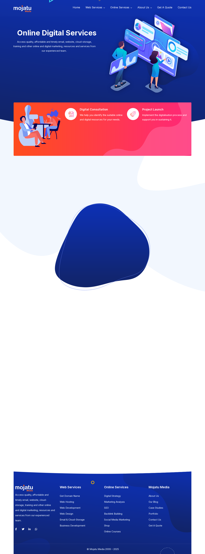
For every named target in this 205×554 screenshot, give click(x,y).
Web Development (70, 507)
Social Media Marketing (117, 519)
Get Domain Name (70, 495)
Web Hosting (67, 501)
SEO (106, 507)
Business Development (72, 525)
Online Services (119, 7)
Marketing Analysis (114, 501)
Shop (107, 525)
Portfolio (153, 513)
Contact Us (184, 7)
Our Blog (153, 501)
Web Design (66, 513)
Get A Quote (164, 7)
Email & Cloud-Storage (72, 519)
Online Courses (112, 531)
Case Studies (156, 507)
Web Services (94, 7)
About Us (143, 7)
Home (76, 7)
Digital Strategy (112, 495)
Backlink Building (113, 513)
